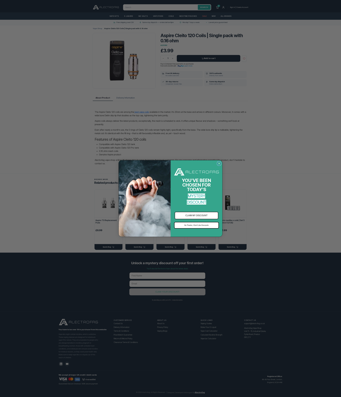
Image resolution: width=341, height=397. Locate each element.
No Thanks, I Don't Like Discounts (196, 225)
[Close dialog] (219, 163)
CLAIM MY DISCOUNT (196, 215)
